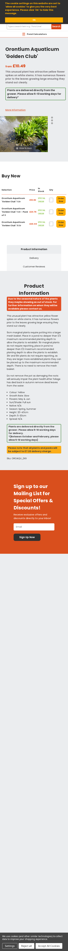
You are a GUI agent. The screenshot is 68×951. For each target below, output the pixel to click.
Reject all (26, 946)
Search (56, 26)
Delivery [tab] (34, 258)
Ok (34, 19)
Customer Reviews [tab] (34, 266)
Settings (10, 946)
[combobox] (34, 26)
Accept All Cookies (49, 946)
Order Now (61, 200)
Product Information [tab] (34, 249)
